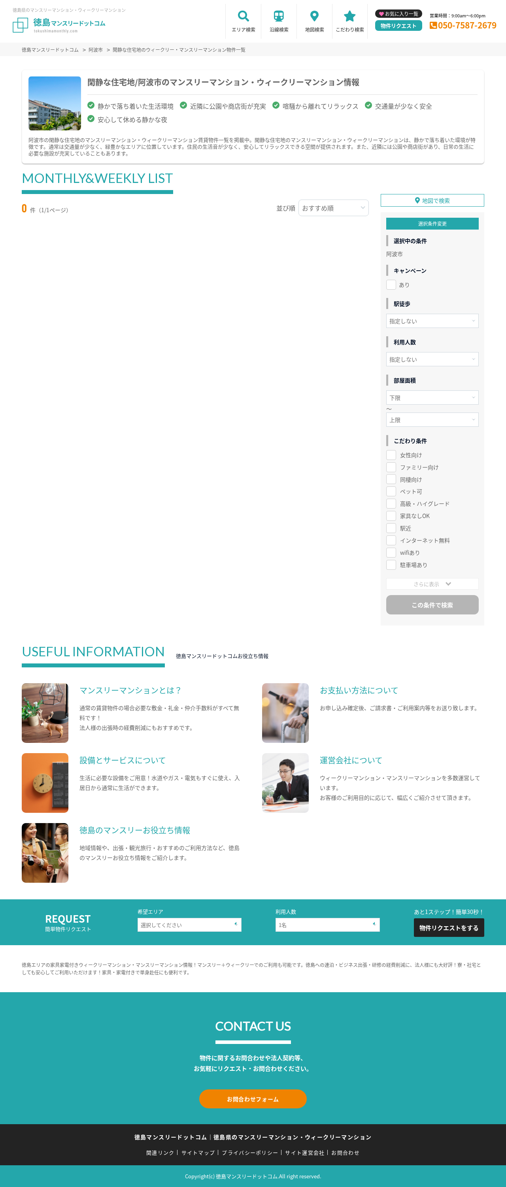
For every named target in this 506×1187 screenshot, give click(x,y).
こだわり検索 (350, 29)
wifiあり (410, 552)
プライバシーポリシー (250, 1152)
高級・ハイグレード (425, 503)
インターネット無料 (425, 540)
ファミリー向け (419, 467)
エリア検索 (243, 29)
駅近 (405, 528)
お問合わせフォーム (253, 1099)
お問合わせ (345, 1152)
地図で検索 (436, 200)
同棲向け (411, 479)
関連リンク (160, 1152)
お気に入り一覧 (401, 13)
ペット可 (411, 491)
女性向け (411, 455)
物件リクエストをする (449, 927)
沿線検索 (279, 29)
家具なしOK (415, 516)
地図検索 (314, 29)
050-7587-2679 (467, 25)
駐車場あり (414, 565)
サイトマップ (198, 1152)
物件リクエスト (399, 25)
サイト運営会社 (305, 1152)
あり (404, 284)
